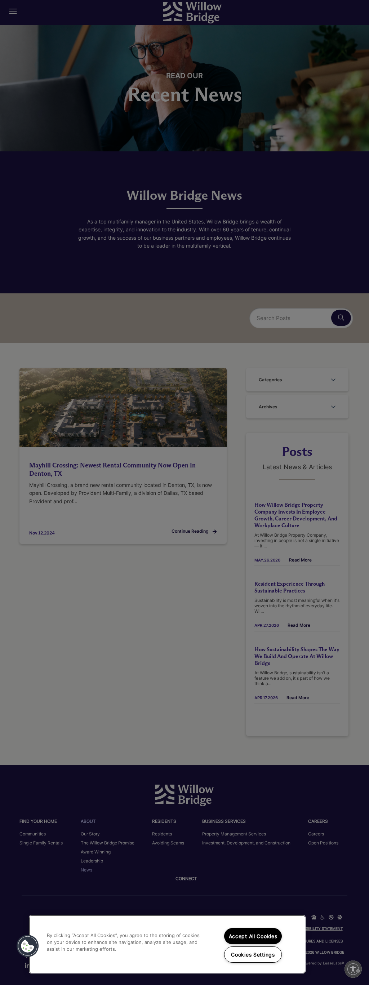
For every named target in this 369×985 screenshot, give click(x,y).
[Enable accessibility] (353, 969)
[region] (167, 944)
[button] (27, 946)
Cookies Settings (253, 954)
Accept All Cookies (253, 936)
